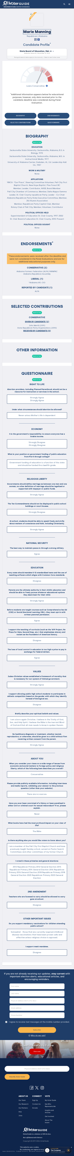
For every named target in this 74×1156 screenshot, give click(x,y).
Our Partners (23, 1108)
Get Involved (49, 1116)
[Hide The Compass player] (71, 1147)
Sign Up (35, 1100)
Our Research (23, 1104)
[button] (16, 4)
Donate (35, 1108)
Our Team (22, 1100)
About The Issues (48, 1121)
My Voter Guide (50, 1100)
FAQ (20, 1112)
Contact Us (36, 1104)
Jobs (20, 1116)
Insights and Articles (49, 1111)
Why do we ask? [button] (38, 1035)
